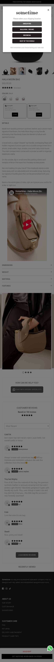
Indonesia (27, 35)
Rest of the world (27, 41)
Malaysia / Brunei (27, 29)
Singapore (27, 24)
